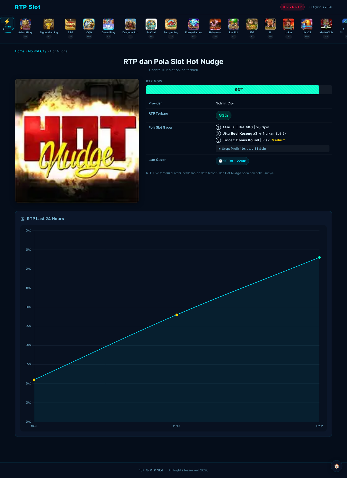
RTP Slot (156, 470)
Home (19, 51)
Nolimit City (37, 51)
